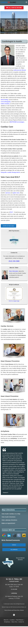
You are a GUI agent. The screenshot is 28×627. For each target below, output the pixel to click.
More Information (13, 271)
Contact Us (21, 621)
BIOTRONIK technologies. (17, 122)
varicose (7, 192)
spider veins (16, 192)
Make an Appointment (8, 523)
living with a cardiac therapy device (10, 172)
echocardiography (6, 101)
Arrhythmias (7, 621)
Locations (12, 619)
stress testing (4, 99)
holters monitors (5, 103)
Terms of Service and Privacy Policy (11, 610)
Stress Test (14, 621)
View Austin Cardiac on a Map (11, 514)
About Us (6, 619)
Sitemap (22, 610)
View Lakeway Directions (9, 520)
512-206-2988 (14, 589)
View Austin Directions (8, 517)
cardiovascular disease (19, 70)
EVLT (11, 212)
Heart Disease (19, 619)
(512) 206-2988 (14, 261)
